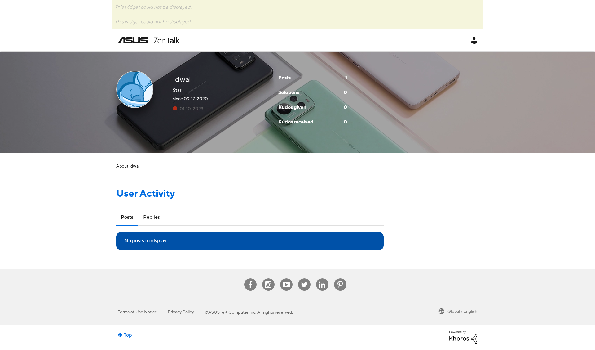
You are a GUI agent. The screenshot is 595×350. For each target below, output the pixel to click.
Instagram (268, 278)
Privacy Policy (181, 312)
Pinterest (340, 278)
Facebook (250, 278)
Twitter (304, 278)
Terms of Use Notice (137, 312)
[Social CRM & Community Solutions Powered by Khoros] (463, 337)
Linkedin (322, 278)
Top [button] (128, 335)
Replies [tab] (151, 217)
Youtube (286, 278)
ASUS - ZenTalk (149, 40)
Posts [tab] (127, 217)
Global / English (462, 311)
